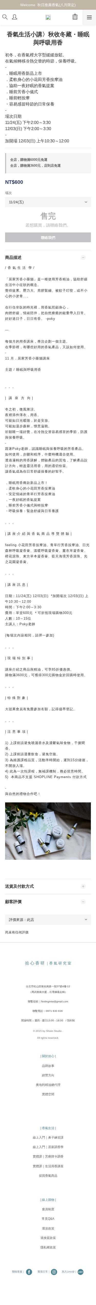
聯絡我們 (48, 238)
